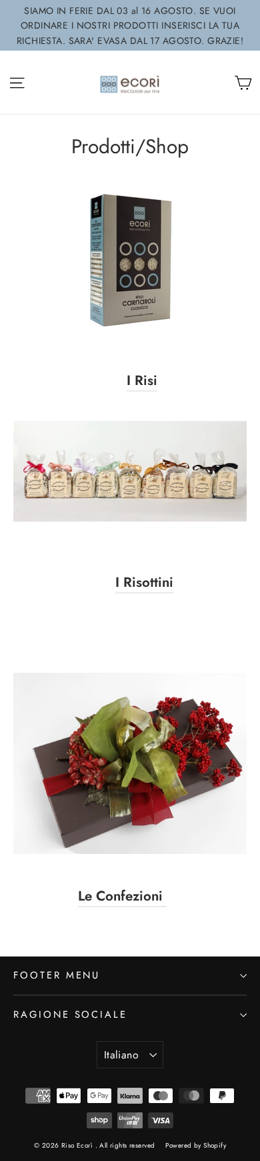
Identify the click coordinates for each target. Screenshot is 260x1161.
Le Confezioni (122, 896)
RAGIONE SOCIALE (70, 1014)
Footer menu (56, 975)
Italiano (121, 1054)
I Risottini (144, 582)
